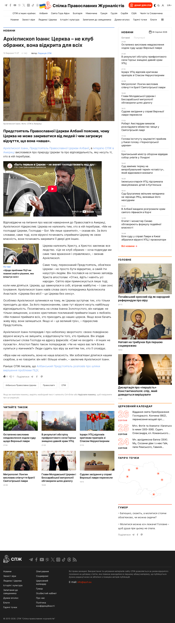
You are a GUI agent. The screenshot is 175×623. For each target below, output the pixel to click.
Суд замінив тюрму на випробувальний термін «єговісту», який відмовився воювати (142, 169)
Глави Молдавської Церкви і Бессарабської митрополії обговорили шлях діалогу (59, 477)
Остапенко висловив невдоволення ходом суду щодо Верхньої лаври (19, 437)
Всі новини (128, 246)
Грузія (114, 13)
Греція (103, 13)
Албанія (43, 13)
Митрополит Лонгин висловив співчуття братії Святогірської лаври (19, 477)
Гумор (123, 507)
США (134, 13)
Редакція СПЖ (45, 53)
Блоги (153, 19)
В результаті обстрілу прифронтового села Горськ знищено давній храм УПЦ (59, 437)
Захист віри (28, 19)
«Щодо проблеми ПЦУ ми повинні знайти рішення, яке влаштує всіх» (18, 273)
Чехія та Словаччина (151, 13)
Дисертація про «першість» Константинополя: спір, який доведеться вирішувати (137, 391)
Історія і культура (69, 19)
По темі (7, 267)
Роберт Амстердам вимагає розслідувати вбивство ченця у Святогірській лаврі (140, 126)
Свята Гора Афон (60, 13)
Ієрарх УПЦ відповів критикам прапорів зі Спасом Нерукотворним (94, 437)
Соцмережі (42, 576)
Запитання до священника (97, 19)
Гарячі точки (140, 19)
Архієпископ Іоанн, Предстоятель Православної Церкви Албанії (46, 148)
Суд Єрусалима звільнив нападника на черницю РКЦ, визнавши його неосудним (142, 197)
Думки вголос (122, 19)
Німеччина (91, 13)
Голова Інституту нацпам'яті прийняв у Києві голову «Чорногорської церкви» (143, 142)
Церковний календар (135, 406)
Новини (15, 19)
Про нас (40, 598)
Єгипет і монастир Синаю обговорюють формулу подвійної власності (141, 224)
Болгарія (77, 13)
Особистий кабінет (46, 593)
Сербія (124, 13)
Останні (125, 37)
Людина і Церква (47, 19)
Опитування (42, 571)
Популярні (139, 37)
